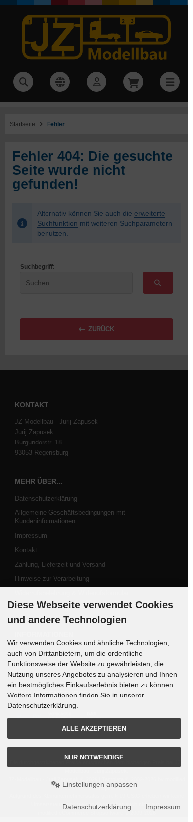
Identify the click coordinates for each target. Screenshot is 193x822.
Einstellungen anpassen (98, 784)
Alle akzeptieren (94, 728)
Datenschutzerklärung (96, 807)
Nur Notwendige (94, 757)
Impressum (163, 807)
